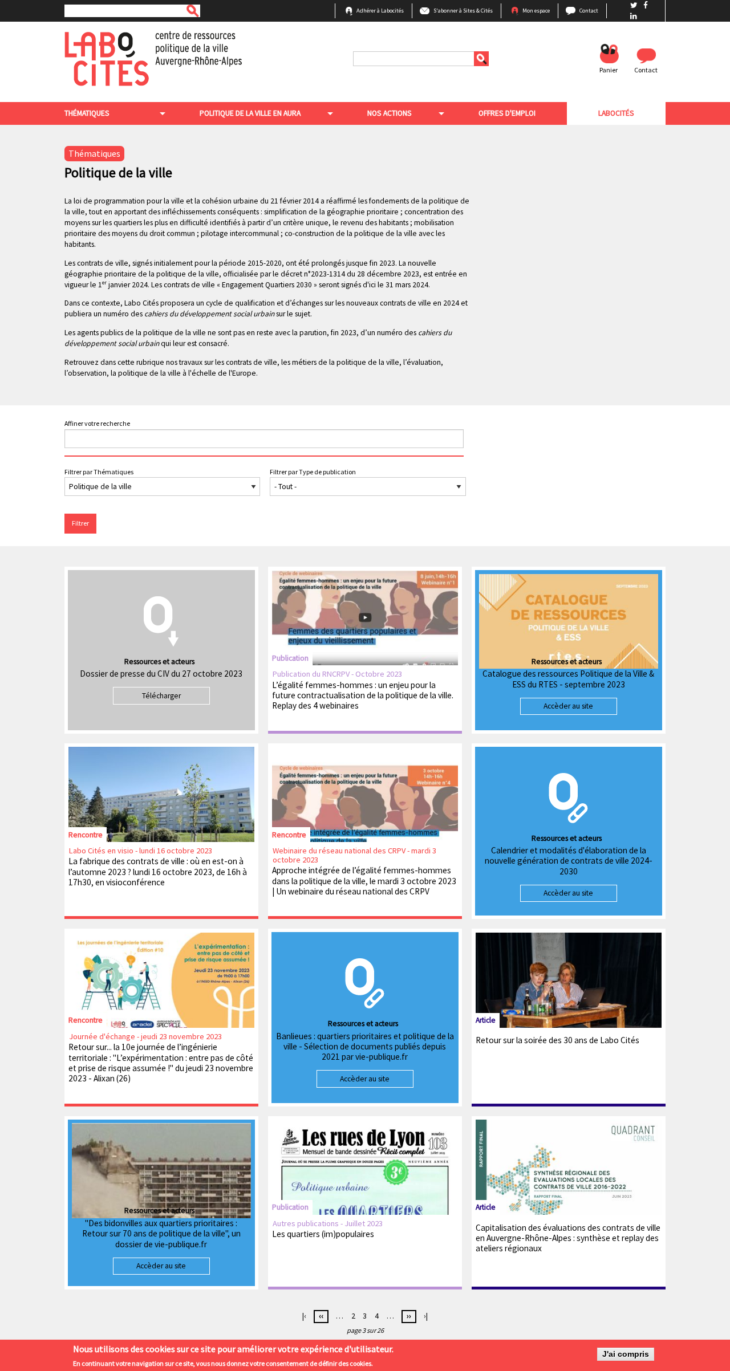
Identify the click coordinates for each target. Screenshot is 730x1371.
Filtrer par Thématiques (98, 471)
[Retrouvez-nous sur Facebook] (645, 5)
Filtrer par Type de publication (313, 471)
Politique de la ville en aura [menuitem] (250, 113)
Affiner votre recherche (97, 423)
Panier (608, 70)
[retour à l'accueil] (153, 58)
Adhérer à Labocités (380, 10)
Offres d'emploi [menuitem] (507, 113)
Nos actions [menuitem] (389, 113)
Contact (588, 10)
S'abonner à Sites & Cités (463, 10)
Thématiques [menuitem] (87, 113)
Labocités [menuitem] (616, 113)
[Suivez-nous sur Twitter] (634, 5)
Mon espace (536, 10)
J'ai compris (625, 1354)
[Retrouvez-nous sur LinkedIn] (633, 16)
